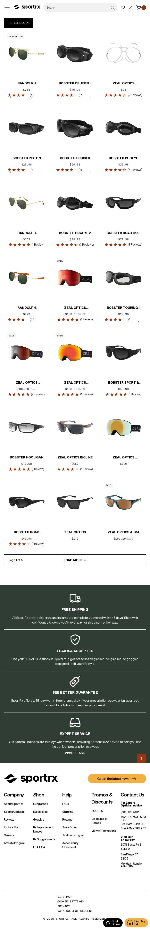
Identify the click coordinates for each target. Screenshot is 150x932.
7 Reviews (135, 169)
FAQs (65, 804)
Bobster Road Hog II (123, 233)
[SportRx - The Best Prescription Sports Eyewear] (26, 8)
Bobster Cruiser (75, 158)
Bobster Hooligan (26, 457)
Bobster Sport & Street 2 (123, 383)
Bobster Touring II (123, 307)
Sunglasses (40, 804)
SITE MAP (64, 896)
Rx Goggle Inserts (44, 839)
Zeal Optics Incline (75, 457)
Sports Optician (14, 811)
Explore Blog (11, 827)
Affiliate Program (14, 843)
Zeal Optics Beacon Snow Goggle (26, 383)
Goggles (38, 819)
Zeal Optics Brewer (75, 532)
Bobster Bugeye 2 (75, 232)
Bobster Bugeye (123, 158)
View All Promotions (104, 830)
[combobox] (80, 7)
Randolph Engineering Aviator (27, 84)
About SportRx (13, 804)
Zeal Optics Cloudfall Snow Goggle (75, 383)
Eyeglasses (40, 811)
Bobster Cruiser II (75, 83)
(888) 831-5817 (130, 812)
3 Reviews (86, 244)
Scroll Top (141, 758)
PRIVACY (63, 906)
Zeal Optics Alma (123, 532)
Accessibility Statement (70, 845)
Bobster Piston (26, 158)
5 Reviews (135, 95)
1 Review (38, 244)
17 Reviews (84, 97)
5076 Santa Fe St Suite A (131, 846)
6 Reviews (133, 321)
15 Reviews (84, 171)
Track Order (69, 827)
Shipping (67, 811)
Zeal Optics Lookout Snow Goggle (75, 308)
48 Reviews (35, 97)
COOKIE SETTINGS (70, 901)
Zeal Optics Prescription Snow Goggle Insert (123, 84)
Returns (67, 819)
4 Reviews (36, 171)
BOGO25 (97, 811)
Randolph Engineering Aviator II (27, 308)
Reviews (9, 819)
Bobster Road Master (26, 532)
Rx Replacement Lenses (43, 829)
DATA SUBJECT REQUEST (75, 910)
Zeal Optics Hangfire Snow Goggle (123, 458)
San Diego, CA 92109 (129, 856)
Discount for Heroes (99, 820)
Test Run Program (73, 835)
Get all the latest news (113, 778)
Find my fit (139, 923)
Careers (9, 835)
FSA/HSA (39, 847)
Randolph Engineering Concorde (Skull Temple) (26, 233)
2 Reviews (38, 394)
